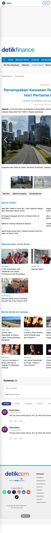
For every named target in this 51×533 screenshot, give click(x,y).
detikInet (39, 487)
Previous (6, 139)
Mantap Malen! (37, 269)
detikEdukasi (40, 481)
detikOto (39, 499)
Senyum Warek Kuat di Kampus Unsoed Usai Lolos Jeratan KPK (14, 299)
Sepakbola (40, 496)
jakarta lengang (19, 194)
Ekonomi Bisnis (22, 60)
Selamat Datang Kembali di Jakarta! (16, 224)
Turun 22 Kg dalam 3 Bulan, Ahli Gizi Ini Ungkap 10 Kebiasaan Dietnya (10, 364)
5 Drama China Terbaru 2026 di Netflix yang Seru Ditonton (33, 335)
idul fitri (6, 194)
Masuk (46, 3)
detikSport (40, 493)
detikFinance (7, 76)
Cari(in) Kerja (37, 65)
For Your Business (11, 65)
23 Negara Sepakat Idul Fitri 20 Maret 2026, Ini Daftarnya (20, 217)
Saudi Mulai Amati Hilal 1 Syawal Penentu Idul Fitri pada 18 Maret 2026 (22, 232)
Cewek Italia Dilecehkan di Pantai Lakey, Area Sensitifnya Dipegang (11, 336)
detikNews (40, 478)
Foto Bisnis (19, 76)
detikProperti (41, 502)
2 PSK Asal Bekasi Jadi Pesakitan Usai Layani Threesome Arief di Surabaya (13, 271)
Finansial (35, 60)
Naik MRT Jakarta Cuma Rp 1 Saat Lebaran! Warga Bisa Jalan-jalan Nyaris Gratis (22, 209)
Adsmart (25, 65)
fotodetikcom (35, 194)
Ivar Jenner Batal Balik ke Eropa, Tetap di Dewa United (33, 362)
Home (10, 60)
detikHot (39, 490)
